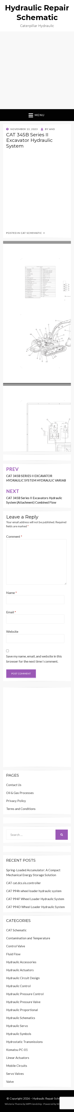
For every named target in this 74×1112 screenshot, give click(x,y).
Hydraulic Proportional (22, 1010)
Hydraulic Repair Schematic (50, 1098)
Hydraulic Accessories (21, 962)
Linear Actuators (17, 1057)
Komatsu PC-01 (17, 1050)
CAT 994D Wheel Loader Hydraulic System (35, 907)
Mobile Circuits (16, 1065)
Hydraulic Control (18, 986)
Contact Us (13, 785)
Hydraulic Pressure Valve (23, 1002)
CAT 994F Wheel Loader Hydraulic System (35, 899)
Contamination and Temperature (28, 938)
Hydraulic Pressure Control (25, 994)
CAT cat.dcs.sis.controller (23, 883)
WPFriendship (34, 1103)
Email (11, 612)
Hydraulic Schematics (20, 1018)
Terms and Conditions (21, 809)
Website (12, 631)
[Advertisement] (37, 70)
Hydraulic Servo (17, 1026)
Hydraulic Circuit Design (23, 978)
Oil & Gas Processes (20, 793)
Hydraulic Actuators (20, 970)
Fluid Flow (13, 954)
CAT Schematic (31, 232)
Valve (10, 1081)
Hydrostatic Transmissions (24, 1042)
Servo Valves (15, 1073)
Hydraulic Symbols (18, 1034)
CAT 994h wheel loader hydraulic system (33, 891)
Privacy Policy (16, 801)
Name (11, 593)
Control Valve (15, 946)
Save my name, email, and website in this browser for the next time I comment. (34, 658)
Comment (14, 536)
